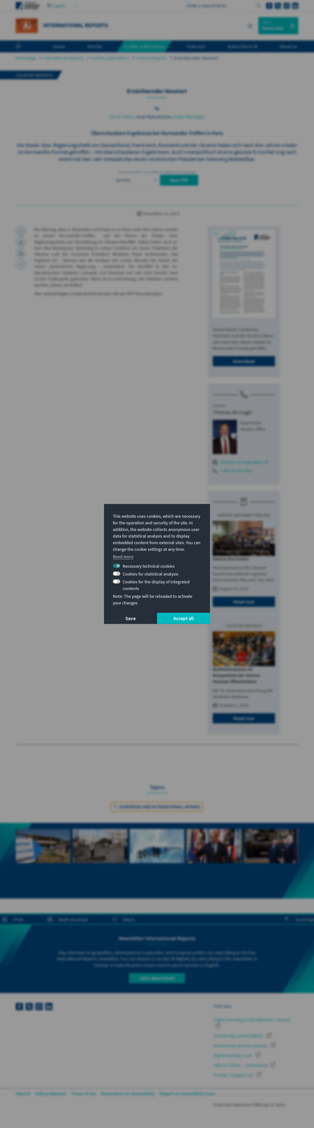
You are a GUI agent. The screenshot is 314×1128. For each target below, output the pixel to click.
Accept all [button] (183, 618)
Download (244, 361)
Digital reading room (233, 1055)
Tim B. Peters (121, 117)
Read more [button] (123, 556)
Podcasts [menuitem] (196, 46)
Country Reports (151, 58)
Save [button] (130, 618)
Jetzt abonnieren (157, 978)
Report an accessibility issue (187, 1093)
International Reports (63, 58)
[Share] (21, 264)
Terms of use (83, 1093)
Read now (243, 602)
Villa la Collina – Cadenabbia (240, 1065)
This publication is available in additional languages (157, 172)
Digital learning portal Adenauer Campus (252, 1019)
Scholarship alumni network (240, 1045)
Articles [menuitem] (94, 46)
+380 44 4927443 (236, 470)
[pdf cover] (244, 274)
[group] (43, 854)
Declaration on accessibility (128, 1093)
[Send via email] (21, 253)
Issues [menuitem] (59, 46)
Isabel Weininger (189, 117)
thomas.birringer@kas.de (245, 462)
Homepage (26, 58)
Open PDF (179, 180)
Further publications (110, 58)
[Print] (21, 242)
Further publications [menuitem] (144, 46)
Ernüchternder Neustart (195, 58)
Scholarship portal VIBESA (238, 1036)
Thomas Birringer (232, 412)
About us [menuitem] (288, 46)
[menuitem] (23, 46)
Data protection (50, 1093)
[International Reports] (27, 25)
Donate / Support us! (233, 1075)
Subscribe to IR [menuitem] (242, 46)
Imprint (23, 1093)
